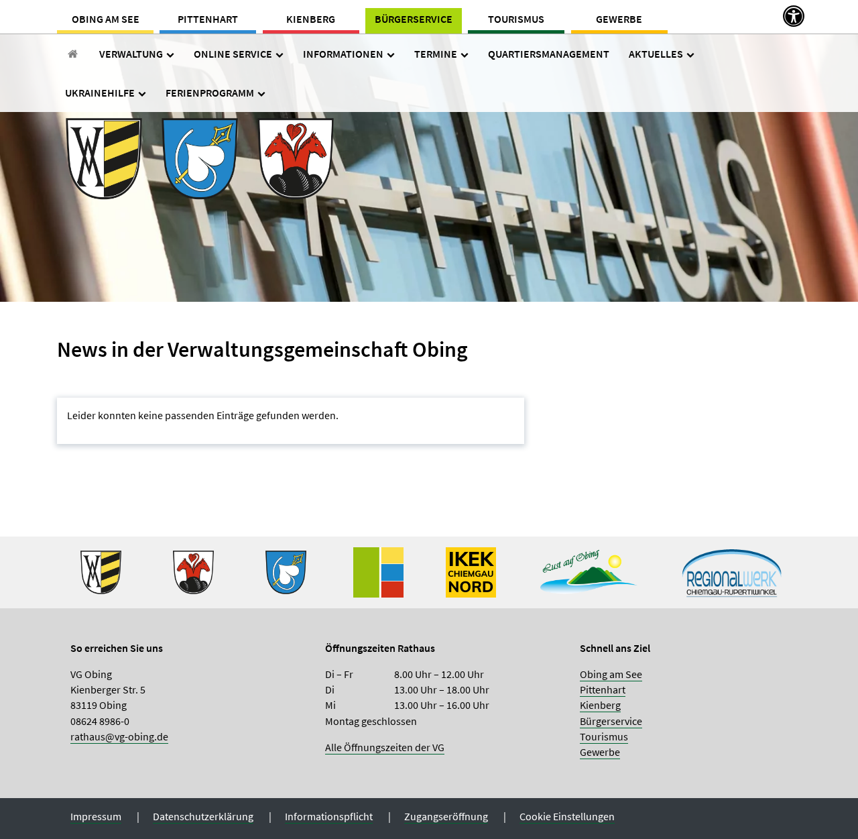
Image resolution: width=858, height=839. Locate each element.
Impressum (95, 816)
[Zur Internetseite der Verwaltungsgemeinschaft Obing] (378, 570)
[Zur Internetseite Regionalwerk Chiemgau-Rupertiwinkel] (732, 570)
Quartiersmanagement (548, 53)
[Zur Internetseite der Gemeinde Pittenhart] (286, 570)
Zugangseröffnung (446, 816)
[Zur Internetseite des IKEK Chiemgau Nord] (471, 570)
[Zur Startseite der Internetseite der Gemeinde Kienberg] (193, 570)
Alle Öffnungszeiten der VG (384, 747)
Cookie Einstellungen (567, 816)
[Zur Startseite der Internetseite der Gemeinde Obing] (101, 570)
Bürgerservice (413, 18)
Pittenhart (208, 18)
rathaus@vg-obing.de (119, 736)
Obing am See (105, 18)
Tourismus (516, 18)
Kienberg (310, 18)
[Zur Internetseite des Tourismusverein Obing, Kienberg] (588, 570)
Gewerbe (619, 18)
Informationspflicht (329, 816)
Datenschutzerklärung (203, 816)
